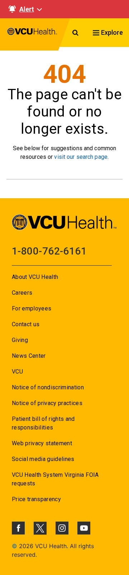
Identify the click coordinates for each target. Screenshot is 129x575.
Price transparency (36, 499)
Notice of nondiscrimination (48, 387)
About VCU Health (35, 277)
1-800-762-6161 (49, 251)
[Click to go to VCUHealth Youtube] (83, 528)
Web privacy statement (42, 443)
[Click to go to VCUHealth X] (40, 528)
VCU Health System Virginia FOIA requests (55, 479)
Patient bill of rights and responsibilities (43, 423)
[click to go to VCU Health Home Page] (32, 34)
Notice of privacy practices (47, 403)
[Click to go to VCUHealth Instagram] (62, 528)
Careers (22, 292)
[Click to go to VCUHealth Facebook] (18, 528)
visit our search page (81, 156)
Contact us (25, 324)
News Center (29, 355)
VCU (17, 371)
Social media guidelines (43, 459)
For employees (31, 308)
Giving (20, 340)
